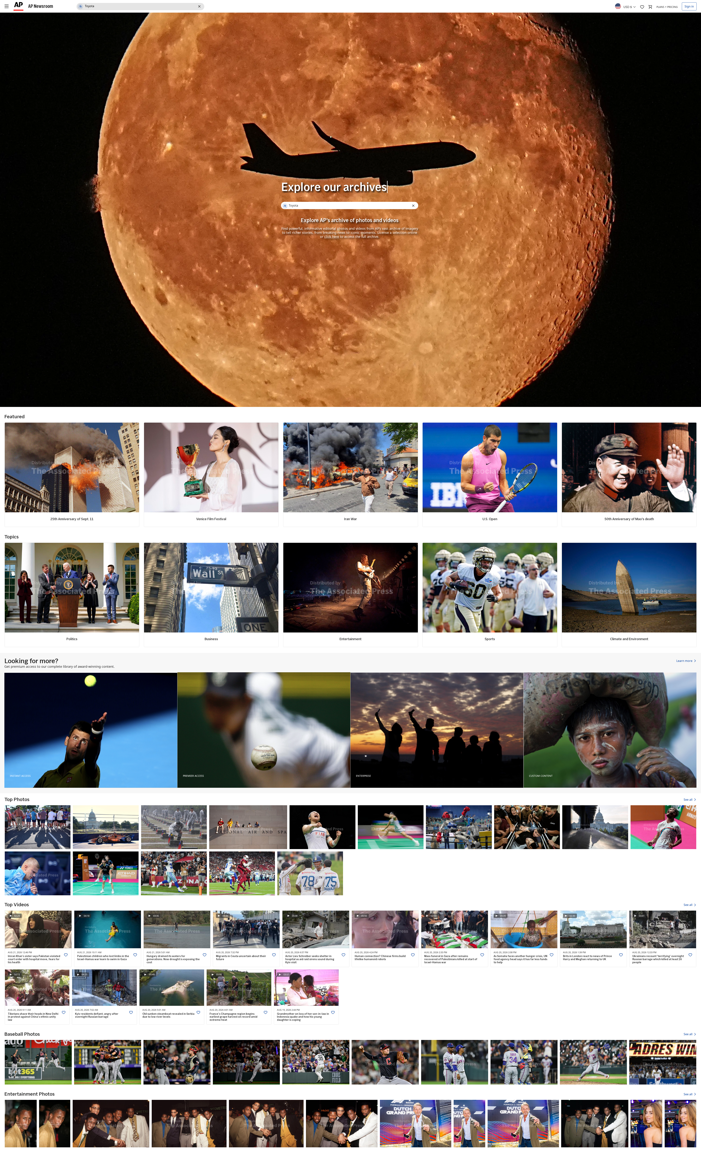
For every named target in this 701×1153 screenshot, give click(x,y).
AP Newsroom (40, 6)
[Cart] (650, 7)
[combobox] (627, 6)
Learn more (684, 661)
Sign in (689, 6)
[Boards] (642, 7)
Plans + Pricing (667, 7)
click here (331, 236)
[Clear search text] (200, 6)
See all (688, 800)
